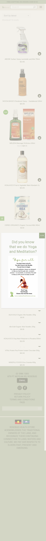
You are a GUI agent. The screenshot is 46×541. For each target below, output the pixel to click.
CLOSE (42, 235)
